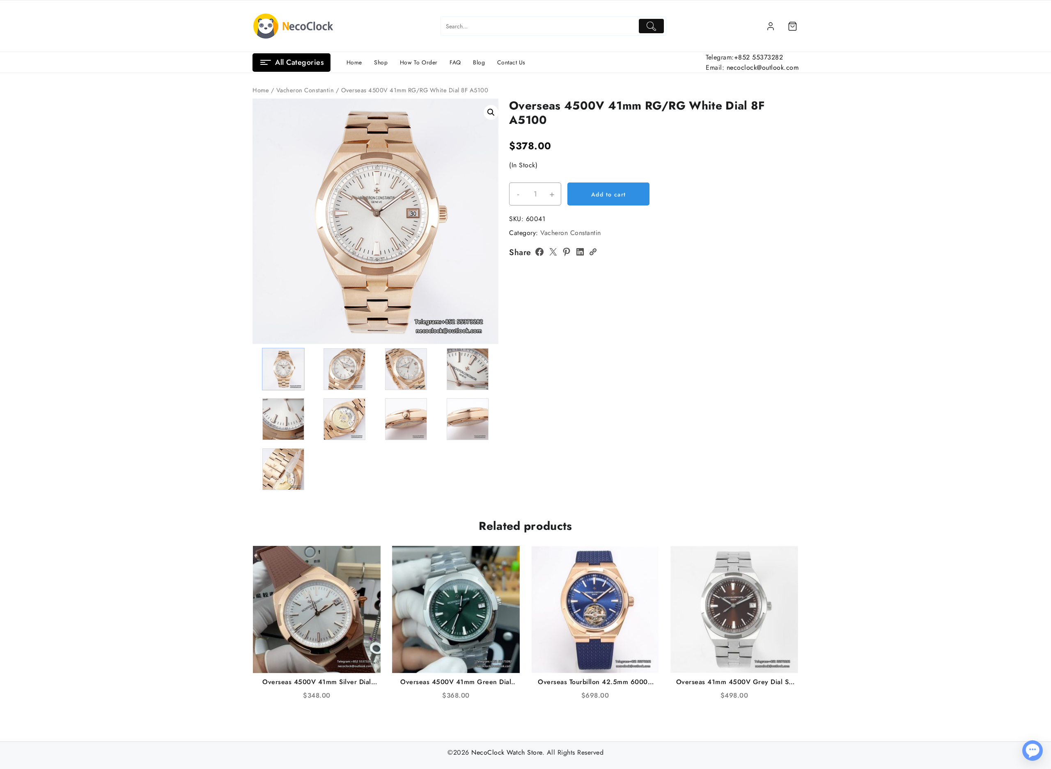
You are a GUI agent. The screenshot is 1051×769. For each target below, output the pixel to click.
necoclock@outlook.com (763, 67)
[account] (771, 26)
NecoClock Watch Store (506, 752)
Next (488, 207)
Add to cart (608, 194)
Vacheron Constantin (305, 90)
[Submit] (651, 26)
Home (260, 90)
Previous (262, 207)
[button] (491, 112)
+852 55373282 (758, 57)
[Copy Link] (593, 252)
